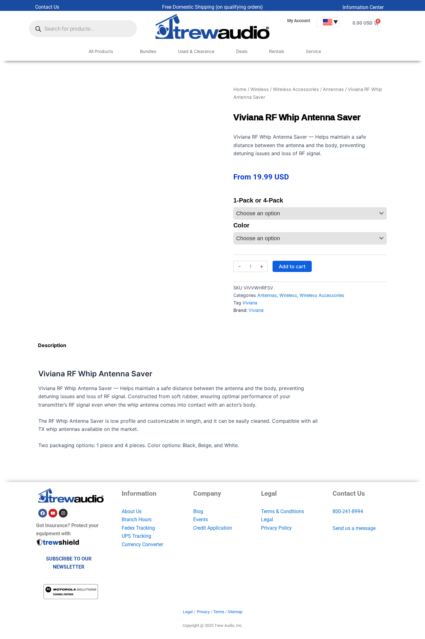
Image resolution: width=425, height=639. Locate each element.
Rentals (276, 51)
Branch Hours (137, 519)
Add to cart (292, 266)
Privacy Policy (276, 528)
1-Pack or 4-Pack (258, 200)
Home (239, 89)
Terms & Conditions (282, 511)
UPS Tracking (136, 536)
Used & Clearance (196, 51)
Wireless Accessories (296, 89)
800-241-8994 (348, 511)
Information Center (363, 7)
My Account (298, 20)
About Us (132, 511)
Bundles (148, 51)
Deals (241, 51)
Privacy (203, 611)
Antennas (333, 89)
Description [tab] (52, 345)
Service (313, 51)
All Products (101, 51)
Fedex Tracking (138, 528)
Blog (198, 511)
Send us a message (354, 528)
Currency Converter (142, 544)
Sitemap (235, 611)
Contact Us (47, 7)
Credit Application (212, 528)
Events (200, 519)
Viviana (249, 302)
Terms (218, 611)
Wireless (259, 89)
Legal (267, 519)
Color (241, 225)
